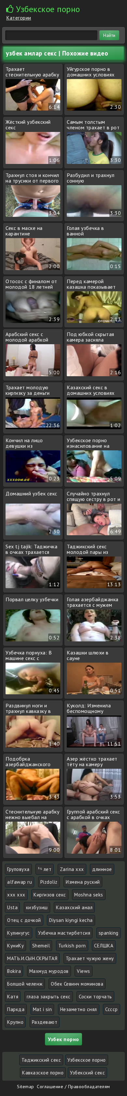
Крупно (15, 1022)
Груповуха (18, 869)
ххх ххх (16, 895)
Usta (12, 907)
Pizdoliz (49, 882)
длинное (102, 869)
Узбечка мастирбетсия (64, 933)
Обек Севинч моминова (77, 984)
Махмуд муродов (49, 971)
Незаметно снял (78, 1009)
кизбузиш (37, 907)
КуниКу (15, 946)
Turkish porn (72, 946)
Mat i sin (42, 1009)
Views (83, 971)
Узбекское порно (86, 1060)
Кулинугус (18, 933)
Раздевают (45, 1022)
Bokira (14, 971)
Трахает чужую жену (90, 958)
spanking (109, 933)
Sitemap (25, 1086)
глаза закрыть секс (49, 996)
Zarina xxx (72, 869)
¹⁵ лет (44, 869)
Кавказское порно (43, 1073)
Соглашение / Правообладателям (73, 1086)
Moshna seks (88, 895)
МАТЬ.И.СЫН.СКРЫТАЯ (32, 958)
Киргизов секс (50, 895)
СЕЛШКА (103, 946)
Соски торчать (95, 996)
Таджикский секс (41, 1060)
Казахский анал (74, 907)
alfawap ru (19, 882)
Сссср (111, 1009)
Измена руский (83, 882)
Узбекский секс (87, 1073)
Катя (12, 996)
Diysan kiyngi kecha (71, 920)
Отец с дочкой (24, 920)
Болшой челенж (25, 984)
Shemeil (41, 946)
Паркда (15, 1009)
